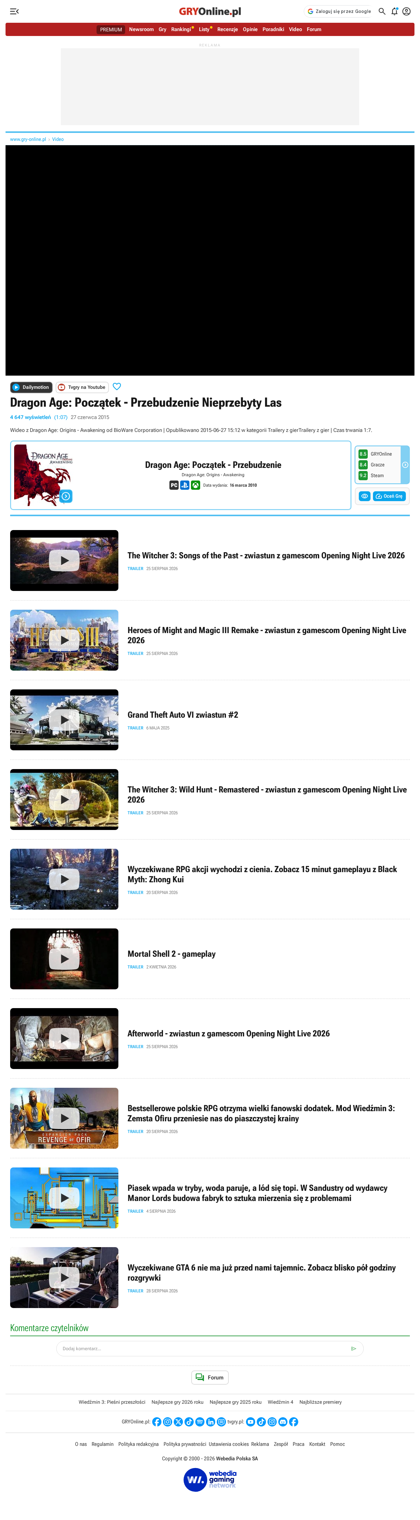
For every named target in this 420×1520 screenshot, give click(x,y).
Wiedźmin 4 (280, 1402)
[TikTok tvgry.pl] (261, 1421)
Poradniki (273, 29)
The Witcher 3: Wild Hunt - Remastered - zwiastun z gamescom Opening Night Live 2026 (210, 799)
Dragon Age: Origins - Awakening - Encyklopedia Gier (181, 475)
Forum (314, 29)
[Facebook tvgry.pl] (293, 1421)
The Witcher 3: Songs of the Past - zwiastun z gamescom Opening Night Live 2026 (210, 560)
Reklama (260, 1444)
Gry (162, 29)
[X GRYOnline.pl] (178, 1421)
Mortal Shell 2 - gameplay (210, 959)
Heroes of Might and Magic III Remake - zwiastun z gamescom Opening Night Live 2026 (210, 640)
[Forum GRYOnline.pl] (221, 1421)
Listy (204, 29)
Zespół (281, 1444)
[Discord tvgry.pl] (282, 1421)
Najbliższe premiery (320, 1402)
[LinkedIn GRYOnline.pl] (210, 1421)
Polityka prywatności (185, 1444)
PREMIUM (111, 29)
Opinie (250, 29)
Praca (298, 1444)
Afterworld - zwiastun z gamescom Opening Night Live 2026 (210, 1038)
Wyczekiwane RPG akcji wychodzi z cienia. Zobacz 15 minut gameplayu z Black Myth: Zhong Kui (210, 879)
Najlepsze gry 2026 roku (178, 1402)
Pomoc (337, 1444)
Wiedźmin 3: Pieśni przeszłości (112, 1402)
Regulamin (102, 1444)
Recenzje (227, 29)
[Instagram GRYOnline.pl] (167, 1421)
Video (295, 29)
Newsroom (141, 29)
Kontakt (317, 1444)
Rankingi (181, 29)
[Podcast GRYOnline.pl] (199, 1421)
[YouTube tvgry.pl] (250, 1421)
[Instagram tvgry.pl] (272, 1421)
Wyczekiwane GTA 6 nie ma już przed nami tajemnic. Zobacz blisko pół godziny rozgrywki (210, 1277)
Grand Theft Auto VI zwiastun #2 (210, 720)
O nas (81, 1444)
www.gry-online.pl (28, 139)
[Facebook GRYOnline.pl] (156, 1421)
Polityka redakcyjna (138, 1444)
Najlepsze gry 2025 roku (236, 1402)
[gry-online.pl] (210, 11)
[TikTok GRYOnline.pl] (189, 1421)
